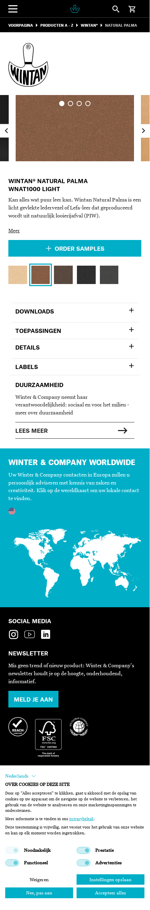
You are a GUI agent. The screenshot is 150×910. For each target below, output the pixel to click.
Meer (14, 230)
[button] (20, 776)
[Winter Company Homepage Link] (74, 9)
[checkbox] (12, 850)
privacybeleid (81, 819)
